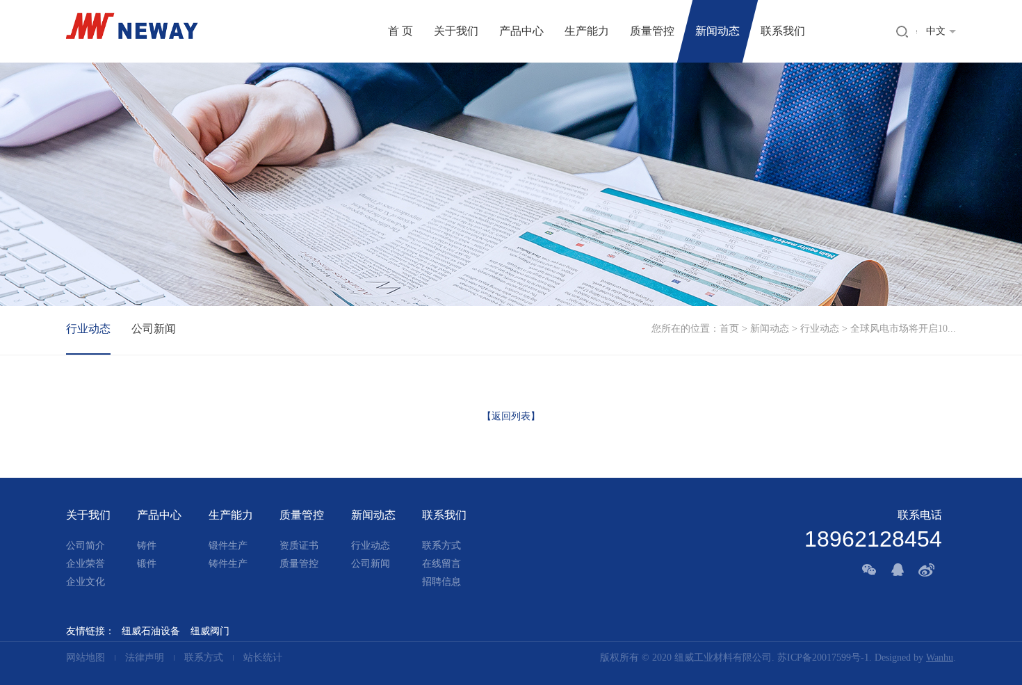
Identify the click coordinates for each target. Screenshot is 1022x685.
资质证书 (298, 545)
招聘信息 (441, 582)
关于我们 (456, 31)
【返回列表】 (511, 416)
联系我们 (783, 31)
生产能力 (587, 31)
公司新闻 (153, 329)
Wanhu (939, 657)
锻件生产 (228, 545)
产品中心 (521, 31)
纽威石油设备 (151, 631)
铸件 (146, 545)
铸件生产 (228, 563)
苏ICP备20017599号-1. (824, 657)
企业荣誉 (85, 563)
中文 (936, 31)
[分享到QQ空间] (899, 569)
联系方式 (441, 545)
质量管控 (652, 31)
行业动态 (819, 328)
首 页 (400, 31)
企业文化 (85, 582)
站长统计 (262, 657)
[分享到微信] (870, 569)
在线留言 (441, 563)
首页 (729, 328)
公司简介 (85, 545)
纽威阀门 (209, 631)
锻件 (146, 563)
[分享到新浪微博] (928, 569)
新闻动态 (717, 31)
